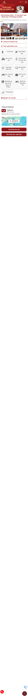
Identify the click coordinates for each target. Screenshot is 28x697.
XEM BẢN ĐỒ (15, 121)
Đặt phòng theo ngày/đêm (14, 134)
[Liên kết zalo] (25, 686)
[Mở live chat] (24, 693)
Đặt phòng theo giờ (14, 129)
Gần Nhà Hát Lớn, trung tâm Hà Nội (11, 114)
